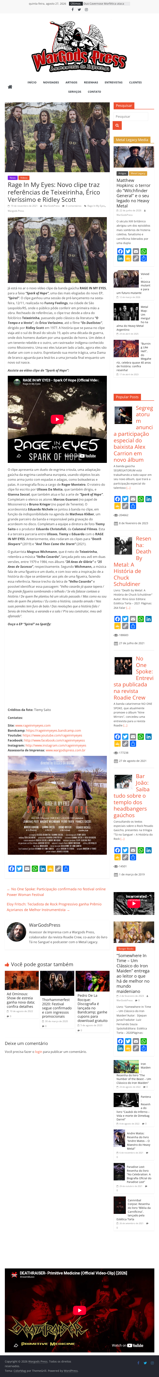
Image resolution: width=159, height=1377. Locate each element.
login (38, 1052)
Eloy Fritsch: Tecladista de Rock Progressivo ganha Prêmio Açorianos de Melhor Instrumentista (54, 907)
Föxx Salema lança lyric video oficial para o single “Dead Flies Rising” (107, 5)
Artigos (71, 82)
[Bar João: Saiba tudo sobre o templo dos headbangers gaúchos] (125, 775)
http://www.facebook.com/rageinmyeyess (54, 740)
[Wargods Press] (10, 87)
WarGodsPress (52, 205)
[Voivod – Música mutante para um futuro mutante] (126, 272)
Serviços (74, 91)
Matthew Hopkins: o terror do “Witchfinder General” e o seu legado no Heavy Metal (133, 193)
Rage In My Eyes (96, 205)
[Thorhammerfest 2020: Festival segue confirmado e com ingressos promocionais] (57, 973)
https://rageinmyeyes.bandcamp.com (53, 730)
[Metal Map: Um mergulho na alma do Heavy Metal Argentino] (126, 305)
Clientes (135, 82)
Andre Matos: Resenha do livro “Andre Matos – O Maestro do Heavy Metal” (138, 1140)
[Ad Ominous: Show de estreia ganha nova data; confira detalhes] (22, 973)
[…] (128, 488)
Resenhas (91, 82)
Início (32, 82)
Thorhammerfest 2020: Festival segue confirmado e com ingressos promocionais (57, 1008)
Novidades (51, 82)
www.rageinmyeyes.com (33, 725)
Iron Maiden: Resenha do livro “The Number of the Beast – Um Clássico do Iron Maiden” (134, 1073)
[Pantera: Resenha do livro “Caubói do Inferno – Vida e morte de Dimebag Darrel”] (126, 1095)
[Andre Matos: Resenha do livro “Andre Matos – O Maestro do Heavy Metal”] (119, 1131)
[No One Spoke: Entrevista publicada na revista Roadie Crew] (125, 657)
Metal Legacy (138, 173)
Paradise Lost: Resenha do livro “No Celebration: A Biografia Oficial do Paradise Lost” (139, 1174)
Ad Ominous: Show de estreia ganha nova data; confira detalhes (21, 1000)
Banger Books (126, 948)
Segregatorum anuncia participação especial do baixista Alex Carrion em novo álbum (133, 433)
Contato (94, 91)
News (13, 177)
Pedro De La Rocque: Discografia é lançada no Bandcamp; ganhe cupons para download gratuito (93, 1008)
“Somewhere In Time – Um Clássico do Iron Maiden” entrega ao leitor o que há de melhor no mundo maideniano (133, 973)
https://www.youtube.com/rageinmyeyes (52, 735)
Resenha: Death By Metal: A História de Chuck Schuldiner (132, 561)
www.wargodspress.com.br (66, 750)
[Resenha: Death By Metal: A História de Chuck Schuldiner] (125, 537)
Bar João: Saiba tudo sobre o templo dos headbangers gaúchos (132, 795)
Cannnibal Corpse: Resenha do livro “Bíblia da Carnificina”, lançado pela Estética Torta (134, 1209)
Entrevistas (114, 82)
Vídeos (24, 177)
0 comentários (73, 205)
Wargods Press (16, 210)
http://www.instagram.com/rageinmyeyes (56, 745)
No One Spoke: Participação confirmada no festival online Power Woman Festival (56, 892)
